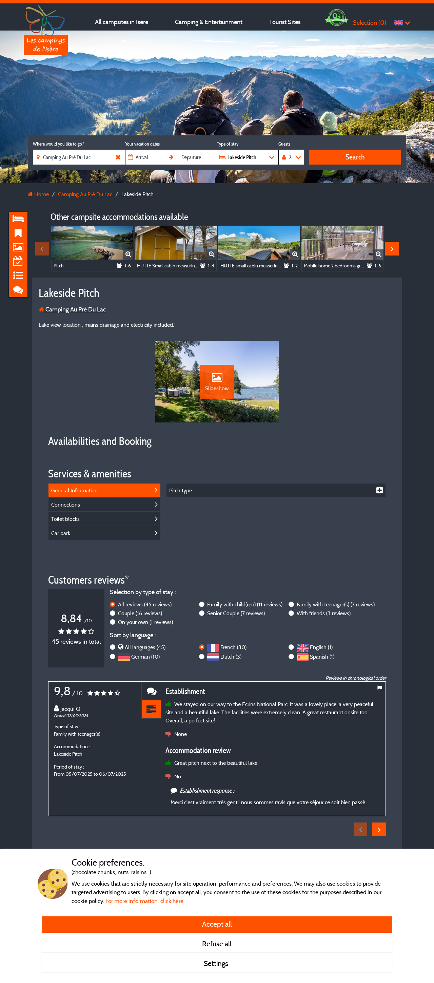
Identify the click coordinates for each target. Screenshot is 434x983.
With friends (324, 613)
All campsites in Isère (121, 22)
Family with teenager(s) (336, 604)
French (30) (233, 647)
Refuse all (217, 943)
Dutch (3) (230, 656)
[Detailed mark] (151, 709)
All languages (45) (145, 647)
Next (392, 249)
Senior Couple (236, 613)
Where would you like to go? (58, 144)
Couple (140, 613)
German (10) (145, 656)
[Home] (46, 18)
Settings (217, 963)
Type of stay (227, 144)
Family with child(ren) (244, 604)
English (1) (321, 647)
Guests (284, 144)
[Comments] (151, 691)
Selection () (369, 22)
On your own (145, 622)
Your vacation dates (142, 144)
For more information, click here (144, 900)
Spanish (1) (322, 656)
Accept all (217, 924)
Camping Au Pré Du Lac (75, 309)
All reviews (145, 604)
